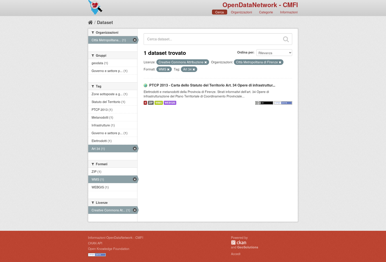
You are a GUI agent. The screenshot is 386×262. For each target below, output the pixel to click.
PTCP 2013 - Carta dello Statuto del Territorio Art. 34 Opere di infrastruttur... (212, 85)
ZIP (151, 103)
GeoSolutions (247, 247)
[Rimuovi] (205, 62)
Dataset (105, 22)
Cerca (219, 12)
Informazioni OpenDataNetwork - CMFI (115, 237)
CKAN (238, 242)
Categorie (266, 12)
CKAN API (95, 243)
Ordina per (245, 52)
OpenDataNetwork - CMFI (260, 4)
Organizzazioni (241, 12)
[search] (286, 39)
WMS (158, 103)
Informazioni (289, 12)
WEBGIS (170, 103)
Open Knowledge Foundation (108, 248)
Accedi (235, 254)
